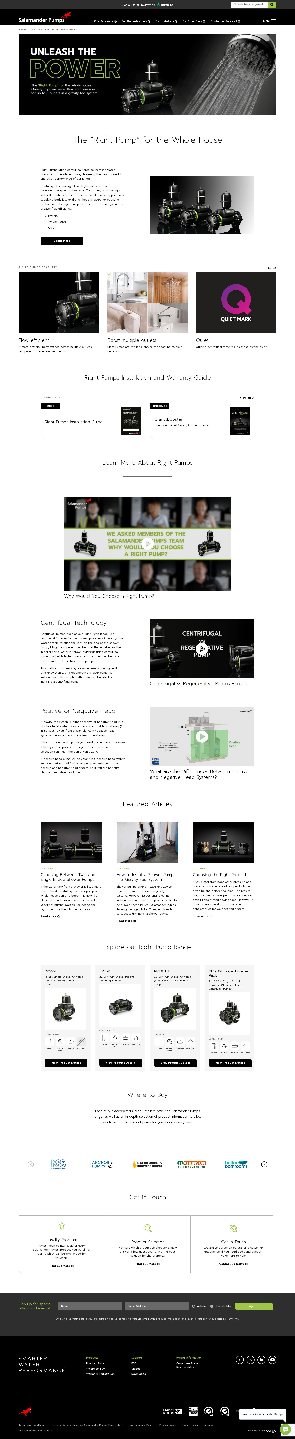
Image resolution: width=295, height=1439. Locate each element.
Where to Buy (95, 1369)
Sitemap (209, 1425)
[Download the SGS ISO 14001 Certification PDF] (209, 1411)
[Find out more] (59, 1164)
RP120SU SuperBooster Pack (229, 973)
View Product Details (66, 1063)
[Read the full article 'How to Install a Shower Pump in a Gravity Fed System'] (147, 842)
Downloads (138, 1374)
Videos (135, 1369)
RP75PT (105, 971)
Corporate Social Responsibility (187, 1365)
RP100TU (161, 971)
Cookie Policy (190, 1425)
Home (22, 29)
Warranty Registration (100, 1374)
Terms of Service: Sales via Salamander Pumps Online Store (87, 1425)
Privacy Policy (167, 1425)
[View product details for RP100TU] (175, 1009)
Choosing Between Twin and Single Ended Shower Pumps (68, 876)
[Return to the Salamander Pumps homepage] (45, 17)
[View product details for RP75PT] (120, 1005)
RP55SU (51, 971)
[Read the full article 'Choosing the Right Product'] (223, 842)
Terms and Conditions (32, 1425)
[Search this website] (272, 5)
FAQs (134, 1363)
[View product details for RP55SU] (65, 1009)
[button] (269, 268)
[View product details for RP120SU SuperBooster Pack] (230, 1013)
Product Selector (97, 1363)
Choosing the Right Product (219, 874)
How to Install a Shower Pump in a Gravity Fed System (145, 876)
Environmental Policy (141, 1425)
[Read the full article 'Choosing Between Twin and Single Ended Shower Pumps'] (71, 842)
